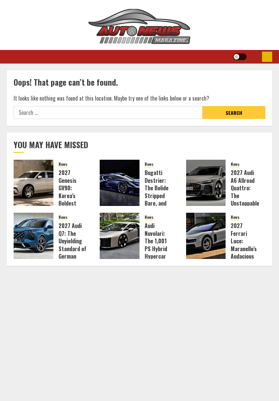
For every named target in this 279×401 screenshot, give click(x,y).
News (63, 164)
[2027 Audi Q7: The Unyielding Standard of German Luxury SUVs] (33, 236)
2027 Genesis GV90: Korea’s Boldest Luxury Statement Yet (71, 199)
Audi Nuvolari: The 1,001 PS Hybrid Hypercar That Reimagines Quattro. (158, 252)
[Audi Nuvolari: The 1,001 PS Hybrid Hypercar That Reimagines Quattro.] (120, 236)
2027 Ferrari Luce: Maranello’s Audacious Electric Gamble (244, 248)
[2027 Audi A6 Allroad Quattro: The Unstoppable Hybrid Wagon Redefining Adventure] (206, 183)
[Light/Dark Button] (240, 56)
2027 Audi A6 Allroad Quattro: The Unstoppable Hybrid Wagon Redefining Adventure (245, 203)
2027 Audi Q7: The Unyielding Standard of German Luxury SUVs (72, 248)
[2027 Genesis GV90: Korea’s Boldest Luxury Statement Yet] (33, 183)
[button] (254, 57)
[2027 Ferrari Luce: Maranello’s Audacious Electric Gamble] (206, 236)
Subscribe (267, 57)
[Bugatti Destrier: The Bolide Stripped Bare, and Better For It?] (120, 183)
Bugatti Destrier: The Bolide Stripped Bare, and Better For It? (157, 195)
